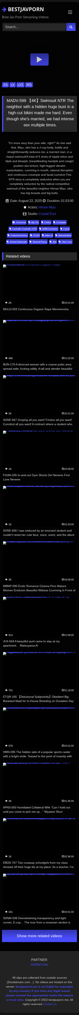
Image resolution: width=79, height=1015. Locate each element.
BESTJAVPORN (25, 9)
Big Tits (35, 222)
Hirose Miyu (47, 207)
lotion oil (49, 235)
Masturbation (64, 235)
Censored (21, 222)
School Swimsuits (18, 241)
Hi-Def (36, 235)
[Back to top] (66, 1003)
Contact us (50, 1004)
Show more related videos (39, 936)
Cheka (47, 222)
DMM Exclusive (50, 228)
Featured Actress (19, 235)
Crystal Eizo (47, 214)
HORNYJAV (39, 964)
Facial (66, 228)
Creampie (61, 222)
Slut (54, 241)
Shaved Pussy (40, 241)
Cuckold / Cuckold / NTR (24, 228)
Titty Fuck (67, 241)
